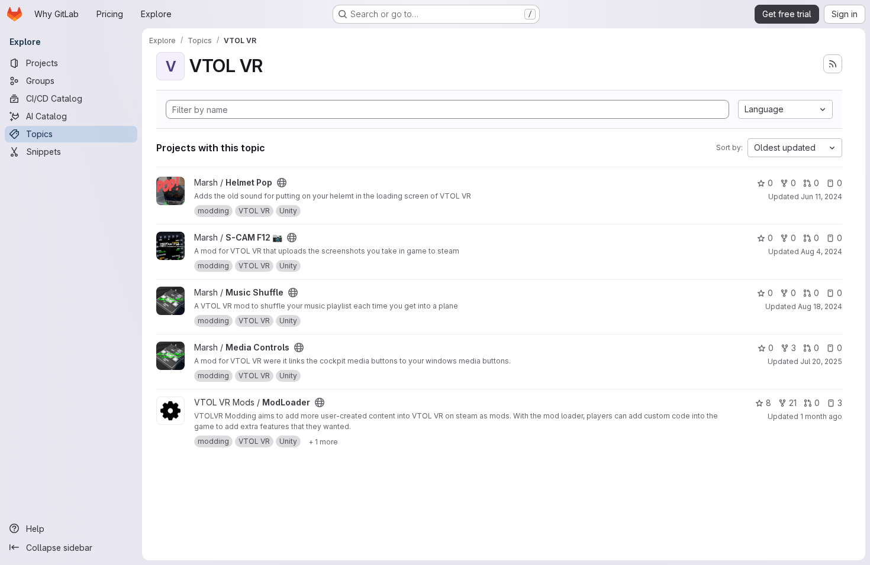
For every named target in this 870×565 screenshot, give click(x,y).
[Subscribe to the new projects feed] (832, 63)
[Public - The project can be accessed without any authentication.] (281, 182)
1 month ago (821, 416)
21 (793, 403)
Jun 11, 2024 (821, 196)
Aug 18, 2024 (820, 306)
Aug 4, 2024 (821, 251)
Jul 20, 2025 (821, 361)
